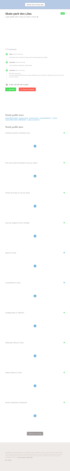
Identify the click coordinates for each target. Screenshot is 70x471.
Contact (9, 460)
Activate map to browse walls (35, 4)
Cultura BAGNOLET (45, 118)
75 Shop (54, 118)
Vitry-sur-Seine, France (28, 17)
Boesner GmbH (23, 118)
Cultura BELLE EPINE (11, 118)
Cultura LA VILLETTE (33, 119)
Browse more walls (35, 433)
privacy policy (30, 457)
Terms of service (21, 457)
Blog (6, 460)
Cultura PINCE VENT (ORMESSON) (15, 119)
